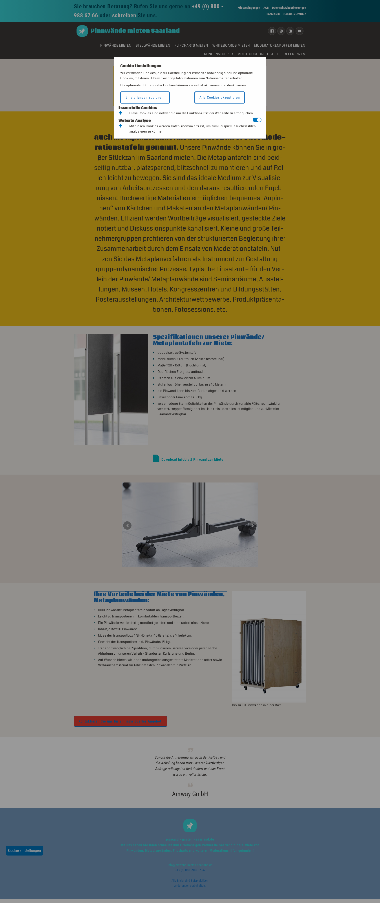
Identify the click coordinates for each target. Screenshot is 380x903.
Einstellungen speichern (145, 97)
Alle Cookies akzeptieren (219, 97)
